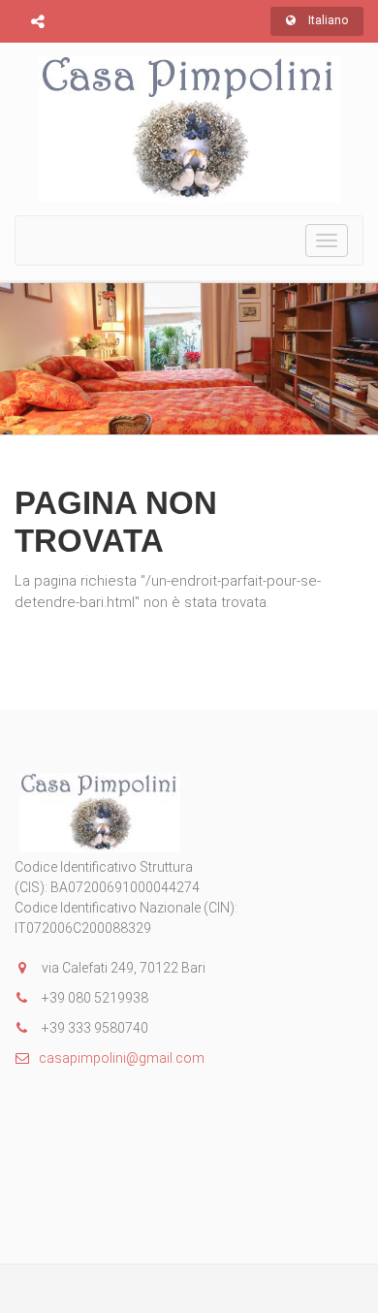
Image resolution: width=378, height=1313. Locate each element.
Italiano (326, 20)
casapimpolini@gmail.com (122, 1058)
